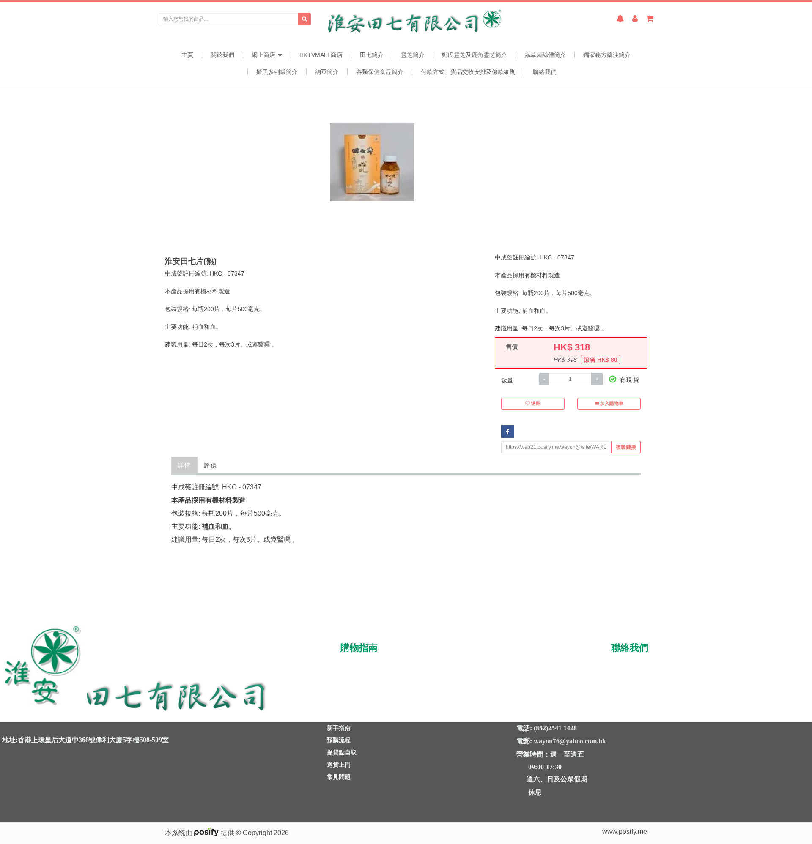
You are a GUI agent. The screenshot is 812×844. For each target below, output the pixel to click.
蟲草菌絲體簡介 (545, 55)
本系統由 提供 (200, 832)
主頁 (187, 55)
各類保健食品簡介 (379, 71)
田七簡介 (372, 55)
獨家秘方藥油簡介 (607, 55)
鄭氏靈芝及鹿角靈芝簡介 (474, 55)
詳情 (184, 465)
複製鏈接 (626, 447)
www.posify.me (624, 831)
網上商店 (264, 55)
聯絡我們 (545, 71)
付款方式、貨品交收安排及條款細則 (468, 71)
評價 (210, 465)
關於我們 (222, 55)
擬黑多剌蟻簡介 (277, 71)
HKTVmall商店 (321, 55)
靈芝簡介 (413, 55)
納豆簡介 (327, 71)
